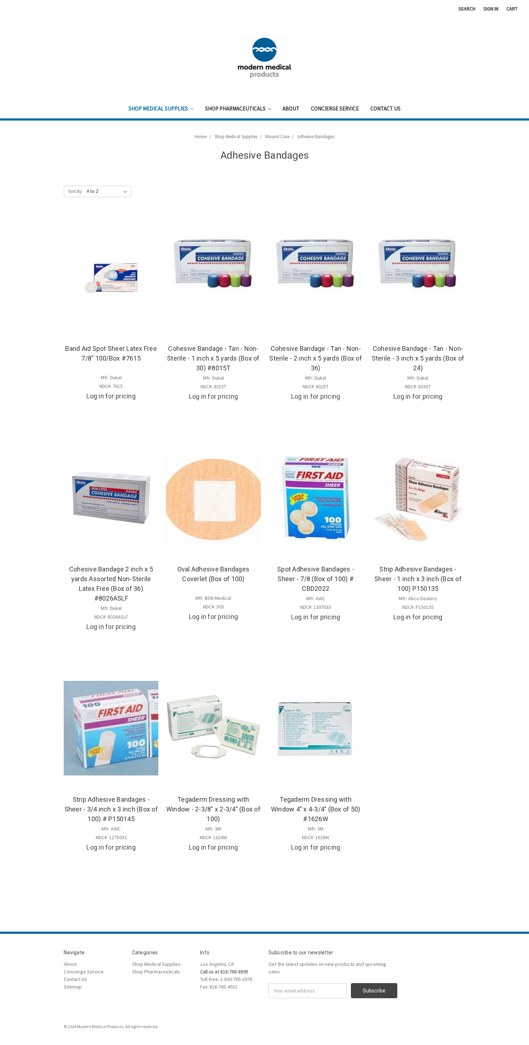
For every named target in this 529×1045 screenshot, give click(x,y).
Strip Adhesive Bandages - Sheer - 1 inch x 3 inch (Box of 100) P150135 (418, 578)
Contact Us (385, 108)
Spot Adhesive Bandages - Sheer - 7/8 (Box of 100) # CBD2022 (315, 578)
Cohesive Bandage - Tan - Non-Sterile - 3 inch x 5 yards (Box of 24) (418, 358)
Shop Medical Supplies (158, 108)
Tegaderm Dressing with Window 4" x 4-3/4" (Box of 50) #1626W (316, 809)
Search (466, 8)
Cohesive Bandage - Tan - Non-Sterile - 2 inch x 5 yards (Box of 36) (315, 358)
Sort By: (75, 191)
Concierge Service (335, 108)
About (290, 108)
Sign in (490, 8)
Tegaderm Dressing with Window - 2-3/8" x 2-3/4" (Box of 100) (213, 809)
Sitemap (73, 986)
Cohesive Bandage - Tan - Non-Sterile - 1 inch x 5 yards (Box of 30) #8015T (213, 358)
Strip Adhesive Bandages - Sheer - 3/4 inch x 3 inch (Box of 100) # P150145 (111, 809)
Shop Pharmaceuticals (236, 108)
